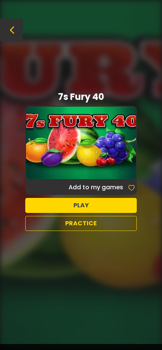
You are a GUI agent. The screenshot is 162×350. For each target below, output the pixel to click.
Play (81, 205)
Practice (81, 223)
